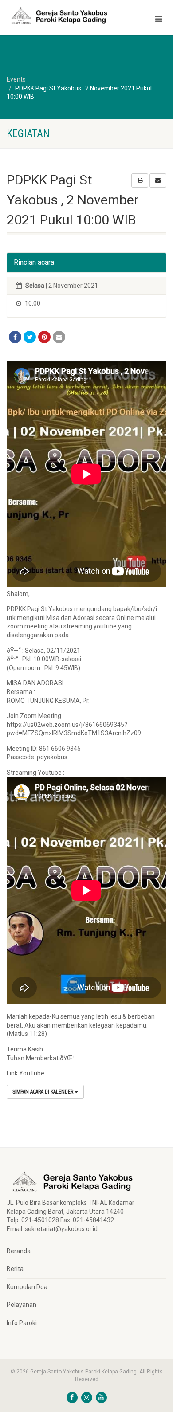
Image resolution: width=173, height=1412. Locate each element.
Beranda (19, 1251)
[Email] (59, 337)
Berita (15, 1268)
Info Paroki (22, 1322)
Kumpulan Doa (27, 1286)
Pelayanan (21, 1304)
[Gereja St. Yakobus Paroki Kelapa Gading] (58, 15)
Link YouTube (25, 1073)
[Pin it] (44, 337)
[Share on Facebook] (15, 337)
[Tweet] (30, 337)
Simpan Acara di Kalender (43, 1092)
